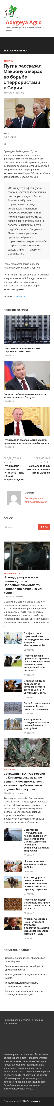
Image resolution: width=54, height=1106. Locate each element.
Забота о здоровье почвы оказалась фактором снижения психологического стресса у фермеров (35, 883)
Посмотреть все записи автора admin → (36, 501)
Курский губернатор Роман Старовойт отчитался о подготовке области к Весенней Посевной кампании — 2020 (36, 926)
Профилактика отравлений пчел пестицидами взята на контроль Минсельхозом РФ (36, 639)
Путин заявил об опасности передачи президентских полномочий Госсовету (26, 441)
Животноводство (12, 573)
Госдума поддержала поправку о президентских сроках (22, 349)
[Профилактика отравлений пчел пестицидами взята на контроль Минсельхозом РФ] (13, 643)
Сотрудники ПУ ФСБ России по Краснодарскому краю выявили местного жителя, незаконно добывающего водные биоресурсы (24, 781)
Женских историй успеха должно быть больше (35, 864)
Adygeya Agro (24, 22)
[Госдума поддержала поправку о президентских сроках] (27, 344)
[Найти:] (27, 527)
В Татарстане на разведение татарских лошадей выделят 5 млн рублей (36, 724)
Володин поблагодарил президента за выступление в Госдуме (25, 395)
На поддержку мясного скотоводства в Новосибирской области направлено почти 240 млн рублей (23, 584)
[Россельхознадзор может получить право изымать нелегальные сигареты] (13, 909)
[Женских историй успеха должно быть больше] (13, 871)
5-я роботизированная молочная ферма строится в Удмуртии (37, 706)
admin (21, 93)
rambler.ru (20, 296)
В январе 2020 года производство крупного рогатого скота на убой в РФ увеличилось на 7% (35, 686)
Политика (8, 61)
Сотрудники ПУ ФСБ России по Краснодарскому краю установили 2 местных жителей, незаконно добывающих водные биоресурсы (36, 840)
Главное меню (17, 50)
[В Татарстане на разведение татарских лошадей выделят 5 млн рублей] (13, 729)
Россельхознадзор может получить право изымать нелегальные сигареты (37, 904)
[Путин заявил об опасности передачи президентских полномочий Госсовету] (27, 436)
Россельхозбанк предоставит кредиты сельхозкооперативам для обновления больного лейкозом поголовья (37, 663)
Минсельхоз (9, 770)
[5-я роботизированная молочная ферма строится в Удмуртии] (13, 713)
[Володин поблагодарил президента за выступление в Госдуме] (27, 390)
